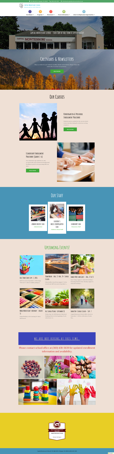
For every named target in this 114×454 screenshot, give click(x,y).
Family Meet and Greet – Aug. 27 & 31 (82, 276)
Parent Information (63, 14)
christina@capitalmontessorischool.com (72, 1)
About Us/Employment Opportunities (83, 14)
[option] (57, 69)
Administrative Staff (38, 224)
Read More (57, 71)
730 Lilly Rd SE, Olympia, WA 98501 (39, 1)
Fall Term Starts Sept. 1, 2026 (28, 277)
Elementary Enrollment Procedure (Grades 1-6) (35, 155)
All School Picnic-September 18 (55, 311)
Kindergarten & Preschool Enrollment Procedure (73, 115)
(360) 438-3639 (55, 1)
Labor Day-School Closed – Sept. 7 (81, 311)
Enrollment (29, 14)
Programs (39, 14)
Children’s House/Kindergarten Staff (57, 224)
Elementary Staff (76, 224)
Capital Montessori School (32, 5)
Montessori (50, 14)
